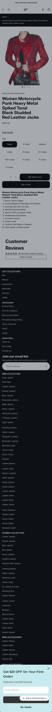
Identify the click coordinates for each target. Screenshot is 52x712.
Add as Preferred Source (36, 698)
